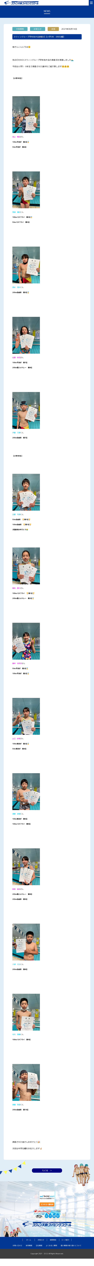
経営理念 (53, 1240)
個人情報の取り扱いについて (71, 1245)
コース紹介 (65, 1240)
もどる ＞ (47, 1170)
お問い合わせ (17, 1245)
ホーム (28, 1240)
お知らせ (41, 1240)
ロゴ (46, 3)
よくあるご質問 (51, 1245)
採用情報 (29, 1245)
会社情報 (39, 1245)
